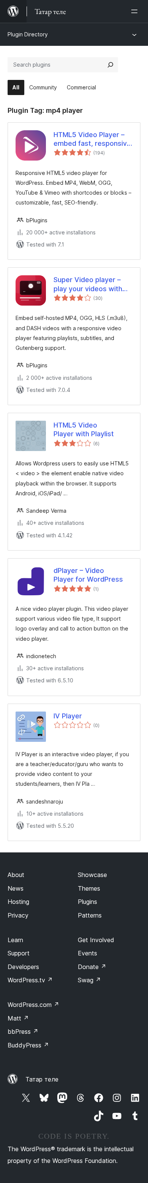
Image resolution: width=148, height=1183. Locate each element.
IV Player (68, 716)
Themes (89, 888)
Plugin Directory (28, 34)
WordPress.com (33, 1004)
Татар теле (41, 1079)
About (16, 875)
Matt (18, 1018)
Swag (89, 980)
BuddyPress (28, 1045)
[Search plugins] (110, 64)
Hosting (18, 901)
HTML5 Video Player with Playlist (84, 429)
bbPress (23, 1031)
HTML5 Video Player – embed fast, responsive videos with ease (92, 139)
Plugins (87, 901)
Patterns (90, 915)
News (16, 888)
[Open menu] (136, 11)
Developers (23, 967)
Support (19, 953)
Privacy (18, 915)
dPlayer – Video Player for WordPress (88, 575)
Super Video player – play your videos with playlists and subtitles (89, 284)
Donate (92, 967)
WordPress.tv (30, 980)
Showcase (92, 875)
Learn (15, 940)
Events (87, 953)
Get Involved (96, 940)
